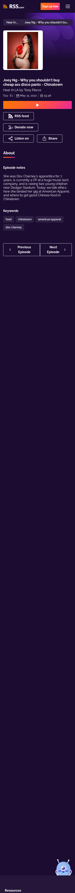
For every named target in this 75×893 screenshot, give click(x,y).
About (9, 153)
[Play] (37, 105)
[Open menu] (68, 6)
